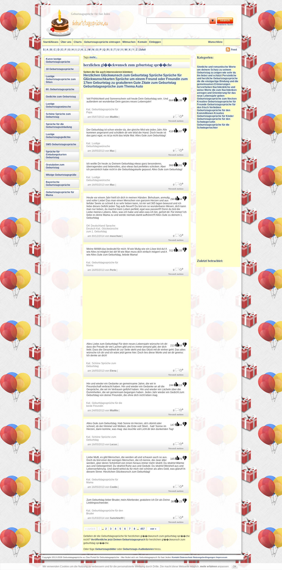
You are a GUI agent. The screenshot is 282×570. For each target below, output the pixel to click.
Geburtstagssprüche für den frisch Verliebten (216, 106)
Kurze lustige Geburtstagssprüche (58, 60)
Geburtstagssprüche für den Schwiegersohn (213, 120)
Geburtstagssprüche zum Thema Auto (113, 86)
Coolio (113, 487)
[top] (176, 99)
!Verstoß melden (176, 121)
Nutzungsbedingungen (204, 557)
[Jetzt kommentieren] (177, 116)
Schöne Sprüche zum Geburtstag (58, 115)
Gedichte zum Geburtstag (61, 96)
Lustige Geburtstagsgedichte (58, 136)
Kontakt (142, 42)
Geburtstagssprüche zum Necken (217, 98)
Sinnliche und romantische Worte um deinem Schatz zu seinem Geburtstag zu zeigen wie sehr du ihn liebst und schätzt (216, 71)
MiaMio (114, 116)
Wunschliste (215, 42)
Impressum (221, 557)
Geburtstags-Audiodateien (138, 549)
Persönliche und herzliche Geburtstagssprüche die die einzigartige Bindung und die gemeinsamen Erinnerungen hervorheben (217, 81)
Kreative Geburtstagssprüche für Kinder (215, 115)
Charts (78, 42)
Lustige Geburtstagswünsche (58, 105)
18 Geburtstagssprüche (60, 69)
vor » (153, 528)
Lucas (113, 444)
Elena (113, 370)
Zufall (142, 49)
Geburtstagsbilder (105, 549)
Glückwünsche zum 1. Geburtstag (102, 230)
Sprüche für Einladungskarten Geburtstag (56, 154)
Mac (112, 150)
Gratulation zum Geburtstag (55, 166)
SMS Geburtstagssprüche (61, 144)
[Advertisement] (137, 307)
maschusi (115, 236)
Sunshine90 (117, 518)
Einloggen (155, 42)
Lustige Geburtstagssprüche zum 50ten (61, 79)
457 (142, 528)
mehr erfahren (208, 566)
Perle (113, 270)
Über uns (66, 42)
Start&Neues (50, 42)
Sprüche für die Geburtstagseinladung (59, 125)
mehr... (93, 57)
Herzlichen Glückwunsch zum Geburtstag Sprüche (122, 75)
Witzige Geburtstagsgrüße (61, 174)
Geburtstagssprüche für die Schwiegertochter (213, 126)
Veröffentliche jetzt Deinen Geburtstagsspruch (118, 539)
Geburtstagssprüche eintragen (102, 42)
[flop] (184, 99)
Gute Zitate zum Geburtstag (154, 82)
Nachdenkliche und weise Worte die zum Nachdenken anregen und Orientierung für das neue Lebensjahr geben (217, 91)
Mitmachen (128, 42)
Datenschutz (186, 557)
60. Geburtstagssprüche (60, 89)
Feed (234, 49)
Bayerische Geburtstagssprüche (58, 183)
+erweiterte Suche (225, 25)
